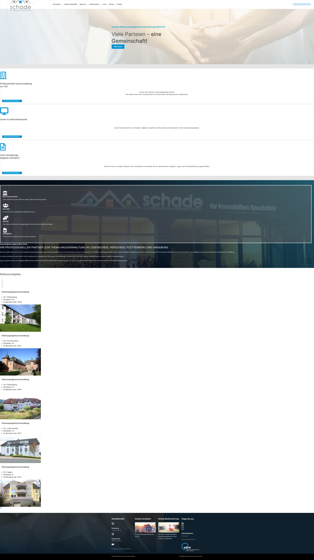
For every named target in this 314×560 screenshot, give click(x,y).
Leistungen (56, 4)
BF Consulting (198, 556)
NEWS (104, 4)
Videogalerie (7, 233)
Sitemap (119, 4)
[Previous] (0, 508)
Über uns (82, 4)
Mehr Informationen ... (12, 101)
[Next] (1, 508)
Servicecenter (94, 4)
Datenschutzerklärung (188, 539)
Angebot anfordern (70, 4)
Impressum (185, 536)
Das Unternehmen (10, 196)
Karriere (5, 221)
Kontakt (111, 4)
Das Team (6, 209)
